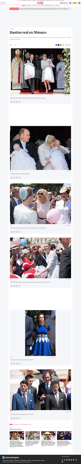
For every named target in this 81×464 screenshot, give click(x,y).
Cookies (28, 460)
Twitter (65, 460)
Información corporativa (8, 460)
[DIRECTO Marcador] (70, 3)
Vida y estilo (34, 5)
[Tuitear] (58, 45)
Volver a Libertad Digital (64, 3)
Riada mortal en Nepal (49, 0)
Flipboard (74, 460)
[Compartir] (56, 45)
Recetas (57, 5)
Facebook (62, 460)
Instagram (67, 460)
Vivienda (54, 0)
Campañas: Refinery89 (6, 462)
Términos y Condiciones (20, 460)
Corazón (23, 5)
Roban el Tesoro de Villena (60, 0)
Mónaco (29, 424)
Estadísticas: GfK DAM (14, 462)
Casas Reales (28, 5)
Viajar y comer (41, 5)
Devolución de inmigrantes (32, 0)
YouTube (69, 460)
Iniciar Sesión (79, 3)
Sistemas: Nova (28, 462)
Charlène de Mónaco (24, 424)
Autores (43, 460)
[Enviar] (61, 45)
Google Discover (71, 460)
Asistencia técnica (35, 460)
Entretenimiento (48, 5)
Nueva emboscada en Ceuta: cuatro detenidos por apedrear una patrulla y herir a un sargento (43, 9)
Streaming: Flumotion (21, 462)
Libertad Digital (31, 457)
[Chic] (40, 3)
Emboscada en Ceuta (24, 0)
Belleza (53, 5)
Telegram (76, 460)
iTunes (62, 462)
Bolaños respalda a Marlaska (41, 0)
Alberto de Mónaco (16, 424)
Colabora (75, 2)
